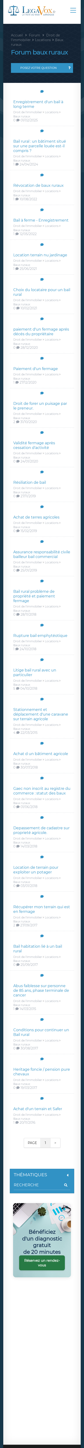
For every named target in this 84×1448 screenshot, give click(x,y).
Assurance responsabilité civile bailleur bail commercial (41, 554)
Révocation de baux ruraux (38, 185)
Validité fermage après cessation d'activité (34, 445)
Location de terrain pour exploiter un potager (35, 869)
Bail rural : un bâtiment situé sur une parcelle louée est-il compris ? (39, 146)
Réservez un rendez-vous (42, 1262)
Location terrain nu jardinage (40, 255)
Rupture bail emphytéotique (40, 635)
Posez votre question (38, 68)
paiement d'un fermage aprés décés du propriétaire (41, 331)
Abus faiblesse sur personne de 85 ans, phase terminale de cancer (41, 990)
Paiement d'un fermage (35, 369)
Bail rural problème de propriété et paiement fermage (34, 596)
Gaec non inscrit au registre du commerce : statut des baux (41, 790)
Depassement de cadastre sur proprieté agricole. (41, 830)
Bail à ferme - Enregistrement (41, 220)
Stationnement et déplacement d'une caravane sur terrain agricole (40, 714)
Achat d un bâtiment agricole (40, 754)
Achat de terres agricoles (36, 517)
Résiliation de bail (29, 482)
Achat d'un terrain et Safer (37, 1109)
